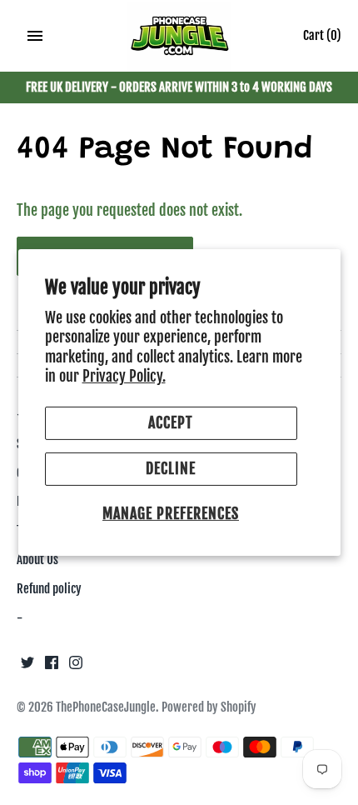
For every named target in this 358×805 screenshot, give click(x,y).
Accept (170, 422)
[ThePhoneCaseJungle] (179, 37)
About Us (37, 560)
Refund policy (49, 589)
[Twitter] (27, 666)
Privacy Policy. (124, 376)
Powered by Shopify (209, 707)
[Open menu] (35, 36)
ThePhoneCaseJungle (106, 707)
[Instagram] (75, 666)
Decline (171, 468)
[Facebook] (51, 666)
